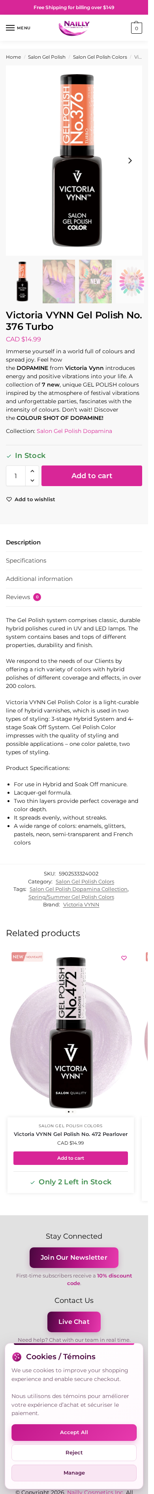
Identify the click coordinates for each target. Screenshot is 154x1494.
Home (13, 57)
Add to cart (92, 475)
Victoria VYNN (81, 904)
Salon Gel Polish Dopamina (74, 431)
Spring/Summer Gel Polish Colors (71, 897)
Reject (74, 1452)
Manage (74, 1472)
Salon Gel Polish (47, 57)
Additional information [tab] (39, 578)
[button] (135, 28)
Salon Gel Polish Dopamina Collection (79, 889)
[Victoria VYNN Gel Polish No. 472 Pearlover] (71, 1032)
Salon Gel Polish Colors (100, 57)
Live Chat (74, 1321)
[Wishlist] (124, 958)
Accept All (74, 1432)
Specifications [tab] (26, 560)
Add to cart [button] (70, 1158)
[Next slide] (130, 160)
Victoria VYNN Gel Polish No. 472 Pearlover (71, 1134)
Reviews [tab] (22, 597)
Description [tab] (23, 542)
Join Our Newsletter (74, 1257)
